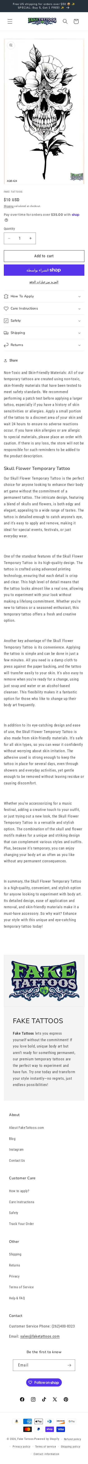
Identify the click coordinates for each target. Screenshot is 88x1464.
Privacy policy (21, 1446)
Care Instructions (21, 1202)
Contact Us (17, 1161)
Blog (12, 1139)
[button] (10, 21)
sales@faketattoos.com (40, 1336)
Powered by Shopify (46, 1439)
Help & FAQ (17, 1298)
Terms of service (45, 1446)
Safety (13, 1213)
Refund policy (72, 1439)
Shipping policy (70, 1446)
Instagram (16, 1150)
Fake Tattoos (25, 1439)
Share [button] (13, 360)
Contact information (46, 1454)
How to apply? (19, 1191)
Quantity (9, 228)
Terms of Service (21, 1287)
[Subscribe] (69, 1365)
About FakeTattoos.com (26, 1128)
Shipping (9, 206)
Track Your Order (21, 1224)
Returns (14, 1265)
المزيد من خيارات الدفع (44, 282)
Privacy (14, 1276)
